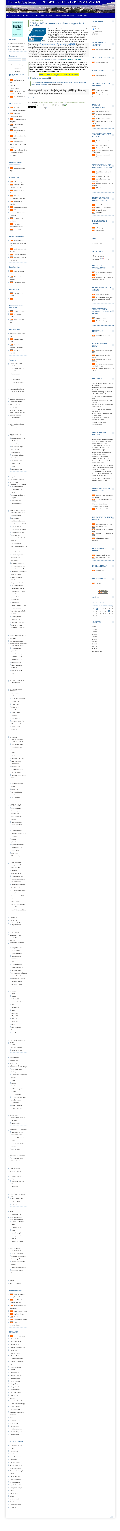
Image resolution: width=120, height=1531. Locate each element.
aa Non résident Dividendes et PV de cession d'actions (18, 144)
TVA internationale (16, 798)
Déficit (13, 755)
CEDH (13, 1230)
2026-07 (94, 629)
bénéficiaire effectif (16, 1161)
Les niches (14, 458)
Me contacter (17, 68)
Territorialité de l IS (16, 671)
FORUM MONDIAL (17, 1241)
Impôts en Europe (19, 1314)
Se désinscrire (98, 31)
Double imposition (16, 1259)
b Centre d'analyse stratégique (18, 1404)
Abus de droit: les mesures (18, 529)
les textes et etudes (101, 318)
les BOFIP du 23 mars (102, 294)
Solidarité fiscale (16, 501)
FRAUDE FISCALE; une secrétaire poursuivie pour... (102, 479)
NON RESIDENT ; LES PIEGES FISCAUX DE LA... (102, 475)
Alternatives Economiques (17, 1401)
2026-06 (94, 631)
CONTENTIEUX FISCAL (17, 510)
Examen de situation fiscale (18, 571)
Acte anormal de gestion (18, 532)
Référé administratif (16, 619)
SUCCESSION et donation (19, 973)
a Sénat (12, 1454)
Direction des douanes (16, 1465)
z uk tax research (14, 1434)
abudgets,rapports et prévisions (15, 435)
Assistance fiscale (16, 1227)
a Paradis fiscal (14, 1451)
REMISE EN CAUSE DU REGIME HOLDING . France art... (102, 406)
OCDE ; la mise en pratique (103, 126)
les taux (13, 839)
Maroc (13, 1010)
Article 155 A (15, 704)
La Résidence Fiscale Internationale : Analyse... (102, 449)
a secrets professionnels (16, 363)
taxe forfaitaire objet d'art (18, 979)
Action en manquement (17, 1253)
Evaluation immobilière (20, 207)
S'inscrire (97, 29)
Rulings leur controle (17, 1270)
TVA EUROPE (15, 1201)
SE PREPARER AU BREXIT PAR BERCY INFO (102, 278)
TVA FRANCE (15, 1204)
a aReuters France (15, 1353)
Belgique (13, 993)
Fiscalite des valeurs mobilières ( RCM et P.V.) (17, 805)
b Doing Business (15, 1406)
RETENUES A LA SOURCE (18, 1130)
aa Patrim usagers (19, 182)
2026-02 (94, 641)
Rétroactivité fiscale (16, 625)
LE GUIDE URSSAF (102, 526)
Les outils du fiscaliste (20, 254)
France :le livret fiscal (17, 1002)
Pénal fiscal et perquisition (99, 504)
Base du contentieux (17, 543)
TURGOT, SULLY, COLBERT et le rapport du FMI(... (102, 414)
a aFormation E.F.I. (15, 1339)
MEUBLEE (14, 1187)
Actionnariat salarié (16, 1069)
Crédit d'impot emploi (17, 446)
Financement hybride (17, 724)
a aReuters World (14, 1356)
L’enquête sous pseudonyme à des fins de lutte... (101, 457)
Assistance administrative (18, 1256)
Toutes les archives (97, 651)
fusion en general (14, 932)
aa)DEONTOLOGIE (15, 415)
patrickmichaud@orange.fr (17, 43)
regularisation (13, 1063)
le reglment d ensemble (102, 176)
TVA (12, 673)
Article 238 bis (15, 713)
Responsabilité (15, 417)
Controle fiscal (15, 552)
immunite (12, 941)
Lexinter (12, 1490)
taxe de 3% (14, 729)
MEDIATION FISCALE (18, 588)
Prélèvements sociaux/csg (18, 1267)
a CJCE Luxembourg (15, 1370)
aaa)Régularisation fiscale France (17, 424)
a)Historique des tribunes (17, 389)
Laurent (94, 469)
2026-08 (94, 627)
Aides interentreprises (17, 741)
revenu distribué (15, 850)
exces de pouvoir (16, 574)
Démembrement (15, 950)
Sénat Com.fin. (14, 1423)
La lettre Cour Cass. (15, 1420)
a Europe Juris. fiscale (16, 1387)
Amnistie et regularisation (17, 479)
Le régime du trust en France (104, 148)
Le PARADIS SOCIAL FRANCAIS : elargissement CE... (102, 440)
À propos (17, 71)
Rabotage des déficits (20, 282)
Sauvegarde (14, 789)
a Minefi (12, 1448)
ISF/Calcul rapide (19, 311)
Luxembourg (15, 1007)
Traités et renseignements (17, 1219)
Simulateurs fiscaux (16, 469)
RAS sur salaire (15, 1149)
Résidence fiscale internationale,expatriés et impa (18, 1066)
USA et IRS (14, 1033)
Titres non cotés (15, 682)
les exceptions (100, 230)
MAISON (95, 448)
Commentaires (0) (49, 105)
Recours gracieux (16, 616)
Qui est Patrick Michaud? (17, 46)
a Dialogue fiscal (14, 1373)
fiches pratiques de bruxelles (104, 272)
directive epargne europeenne (18, 635)
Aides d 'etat (14, 696)
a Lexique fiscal (14, 1395)
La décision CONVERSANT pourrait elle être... (102, 470)
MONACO (14, 1013)
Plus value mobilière (17, 970)
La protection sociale (15, 1485)
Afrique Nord (13, 477)
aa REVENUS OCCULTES (17, 399)
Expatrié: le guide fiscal (20, 1311)
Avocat (13, 365)
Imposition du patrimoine (17, 942)
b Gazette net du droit (16, 1409)
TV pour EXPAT (14, 1507)
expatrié (13, 1083)
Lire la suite (31, 98)
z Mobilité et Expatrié (16, 1432)
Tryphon (94, 439)
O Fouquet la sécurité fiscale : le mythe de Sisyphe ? (102, 365)
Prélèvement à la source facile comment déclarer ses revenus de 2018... (102, 299)
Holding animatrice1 (17, 876)
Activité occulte (15, 535)
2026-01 (94, 644)
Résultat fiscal (13, 1115)
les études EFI (100, 570)
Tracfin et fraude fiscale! (18, 382)
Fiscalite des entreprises (16, 739)
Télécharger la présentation (40, 78)
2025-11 (94, 649)
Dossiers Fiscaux (82, 15)
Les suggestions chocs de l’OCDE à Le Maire (48, 59)
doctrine (98, 583)
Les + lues (25, 15)
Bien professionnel (16, 948)
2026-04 (94, 636)
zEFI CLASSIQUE (15, 1283)
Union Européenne (15, 1248)
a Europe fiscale (14, 1384)
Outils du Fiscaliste (13, 15)
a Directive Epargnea (17, 1250)
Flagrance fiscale (16, 924)
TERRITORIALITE (17, 1198)
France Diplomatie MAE (16, 1479)
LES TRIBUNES (97, 243)
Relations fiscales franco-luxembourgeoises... (99, 423)
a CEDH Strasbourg (15, 1367)
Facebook (69, 105)
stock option (14, 853)
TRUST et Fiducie (16, 981)
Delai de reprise (15, 718)
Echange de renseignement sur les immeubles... (101, 444)
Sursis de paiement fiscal (103, 509)
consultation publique (17, 444)
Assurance (14, 945)
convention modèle (16, 1047)
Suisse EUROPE (16, 1027)
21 (109, 611)
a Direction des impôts (16, 1375)
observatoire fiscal (16, 461)
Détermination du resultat (18, 645)
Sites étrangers (18, 1317)
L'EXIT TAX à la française (103, 207)
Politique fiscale (15, 463)
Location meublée (16, 772)
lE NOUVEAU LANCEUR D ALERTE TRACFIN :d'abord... (101, 419)
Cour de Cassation (15, 1462)
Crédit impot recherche (17, 455)
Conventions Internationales (65, 15)
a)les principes (100, 228)
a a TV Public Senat (19, 1336)
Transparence (15, 1273)
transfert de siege (16, 795)
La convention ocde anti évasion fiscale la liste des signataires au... (102, 95)
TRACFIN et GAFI (15, 1215)
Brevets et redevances (17, 744)
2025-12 (94, 646)
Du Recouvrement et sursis (18, 566)
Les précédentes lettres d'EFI (104, 49)
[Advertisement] (103, 666)
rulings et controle (15, 1168)
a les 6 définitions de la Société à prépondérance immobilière (18, 152)
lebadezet (94, 456)
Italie (12, 1004)
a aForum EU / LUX (15, 1342)
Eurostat (12, 1473)
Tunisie (13, 1030)
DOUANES (13, 638)
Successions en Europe (20, 1319)
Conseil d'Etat (13, 1459)
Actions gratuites (16, 808)
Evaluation (14, 870)
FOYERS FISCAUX (16, 920)
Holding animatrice (16, 830)
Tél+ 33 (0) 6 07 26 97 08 (17, 49)
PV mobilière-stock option (18, 1097)
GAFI (11, 1418)
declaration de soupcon (17, 563)
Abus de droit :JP (16, 526)
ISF (15, 210)
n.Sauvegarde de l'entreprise (17, 1040)
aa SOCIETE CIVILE (16, 402)
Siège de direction (16, 662)
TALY (11, 1212)
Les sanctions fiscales (17, 586)
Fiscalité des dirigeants (17, 758)
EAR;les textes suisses (102, 112)
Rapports (14, 466)
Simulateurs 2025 (101, 75)
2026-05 (94, 634)
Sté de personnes (14, 1179)
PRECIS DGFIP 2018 (20, 97)
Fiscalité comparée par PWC (104, 524)
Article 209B (15, 707)
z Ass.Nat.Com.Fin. (15, 1426)
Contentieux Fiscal (47, 15)
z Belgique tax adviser (16, 1429)
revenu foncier (15, 901)
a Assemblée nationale (16, 1445)
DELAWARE (15, 999)
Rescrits (12, 1502)
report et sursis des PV (17, 845)
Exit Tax (13, 1080)
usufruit (12, 1280)
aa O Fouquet (15, 518)
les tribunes (17, 299)
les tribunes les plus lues (103, 335)
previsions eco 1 (14, 1499)
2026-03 (94, 639)
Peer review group (16, 1050)
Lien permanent (39, 105)
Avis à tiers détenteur (17, 486)
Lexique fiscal (13, 1493)
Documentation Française (17, 1471)
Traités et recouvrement (16, 1217)
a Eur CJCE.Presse (15, 1381)
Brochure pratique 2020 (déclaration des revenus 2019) (18, 243)
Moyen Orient (15, 1016)
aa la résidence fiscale (102, 205)
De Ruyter (14, 1072)
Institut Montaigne (15, 1482)
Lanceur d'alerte (15, 374)
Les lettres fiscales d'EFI (18, 391)
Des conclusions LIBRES (103, 558)
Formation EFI (14, 917)
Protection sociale (14, 1060)
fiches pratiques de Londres (103, 275)
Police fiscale (15, 602)
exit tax (13, 828)
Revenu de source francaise (17, 1156)
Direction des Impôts (15, 1468)
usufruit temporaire (16, 984)
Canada (13, 996)
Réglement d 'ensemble (17, 622)
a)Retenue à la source (17, 1158)
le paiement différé (16, 964)
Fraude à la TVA (16, 727)
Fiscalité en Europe (101, 145)
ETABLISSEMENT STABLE (18, 643)
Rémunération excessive (18, 781)
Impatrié (13, 1086)
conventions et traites (102, 90)
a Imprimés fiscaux (15, 1389)
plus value (14, 842)
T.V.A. (11, 1196)
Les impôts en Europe (16, 1488)
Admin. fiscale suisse (16, 1457)
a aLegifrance (13, 1350)
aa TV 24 (12, 1398)
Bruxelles (14, 715)
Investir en (13, 991)
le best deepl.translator (102, 62)
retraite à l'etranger (16, 1105)
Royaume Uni (15, 1021)
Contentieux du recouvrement (18, 484)
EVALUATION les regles (17, 680)
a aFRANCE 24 (14, 1344)
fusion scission (15, 767)
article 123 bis (15, 701)
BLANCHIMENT (15, 482)
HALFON (95, 443)
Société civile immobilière (18, 910)
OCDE (12, 1042)
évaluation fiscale (16, 873)
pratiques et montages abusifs (100, 506)
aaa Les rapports (16, 693)
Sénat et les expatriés (15, 1504)
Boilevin (94, 461)
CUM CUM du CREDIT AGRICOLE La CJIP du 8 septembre (102, 466)
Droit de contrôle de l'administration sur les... (101, 462)
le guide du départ (101, 210)
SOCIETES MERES (15, 1177)
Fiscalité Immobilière (15, 862)
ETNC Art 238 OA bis (17, 721)
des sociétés (14, 428)
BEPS (13, 1044)
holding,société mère (17, 769)
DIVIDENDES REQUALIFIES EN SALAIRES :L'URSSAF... (102, 393)
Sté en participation (16, 792)
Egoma (94, 465)
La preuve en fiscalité (17, 583)
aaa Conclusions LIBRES (18, 524)
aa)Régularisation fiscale (18, 521)
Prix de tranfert (15, 1123)
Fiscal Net (35, 15)
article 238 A (15, 710)
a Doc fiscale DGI (15, 1378)
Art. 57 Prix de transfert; (18, 698)
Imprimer (59, 105)
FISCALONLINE (15, 1476)
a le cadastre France (15, 1392)
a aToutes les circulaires (16, 1358)
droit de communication (16, 641)
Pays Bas (14, 1018)
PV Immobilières (16, 1094)
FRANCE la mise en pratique (104, 119)
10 (96, 609)
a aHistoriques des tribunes (17, 1347)
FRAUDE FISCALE (15, 922)
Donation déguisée (16, 953)
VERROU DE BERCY (17, 628)
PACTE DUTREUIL (15, 1058)
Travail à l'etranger (16, 1108)
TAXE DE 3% (18, 229)
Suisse (13, 1024)
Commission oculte (16, 747)
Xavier (94, 474)
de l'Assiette (14, 560)
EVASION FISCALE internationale (16, 689)
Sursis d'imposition (16, 976)
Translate (106, 259)
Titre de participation (17, 856)
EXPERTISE (13, 737)
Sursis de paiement (16, 503)
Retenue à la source (16, 659)
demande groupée (16, 1233)
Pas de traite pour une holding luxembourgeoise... (101, 453)
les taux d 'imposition (17, 967)
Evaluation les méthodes (18, 569)
